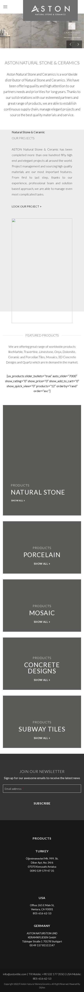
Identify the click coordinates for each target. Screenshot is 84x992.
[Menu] (5, 6)
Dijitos (42, 987)
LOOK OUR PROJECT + (27, 206)
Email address (14, 788)
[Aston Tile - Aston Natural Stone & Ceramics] (42, 10)
